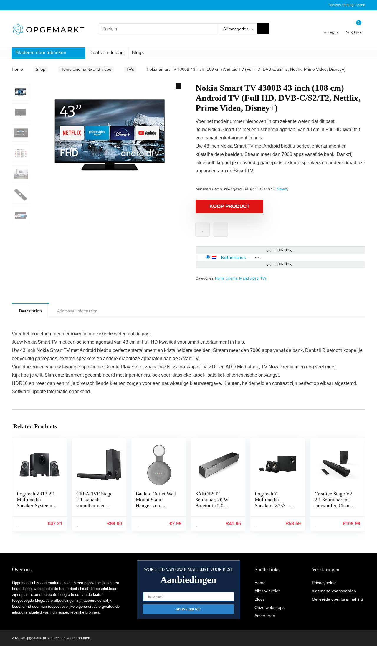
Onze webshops (269, 607)
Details (282, 189)
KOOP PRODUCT (229, 206)
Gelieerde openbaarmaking (337, 599)
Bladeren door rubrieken (41, 52)
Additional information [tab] (77, 311)
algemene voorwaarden (334, 591)
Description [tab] (30, 311)
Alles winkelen (267, 591)
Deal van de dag (106, 52)
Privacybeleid (324, 582)
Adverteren (264, 615)
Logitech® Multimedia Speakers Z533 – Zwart (272, 502)
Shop (40, 69)
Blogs (138, 52)
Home (17, 69)
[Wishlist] (331, 26)
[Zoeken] (263, 28)
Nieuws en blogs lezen (347, 5)
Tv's (130, 69)
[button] (178, 86)
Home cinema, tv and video (85, 69)
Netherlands (233, 257)
